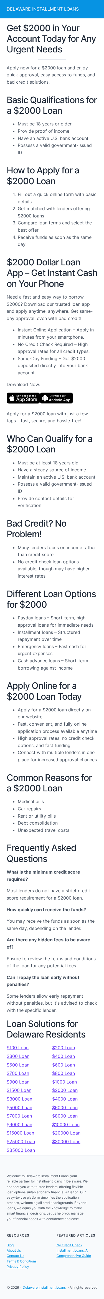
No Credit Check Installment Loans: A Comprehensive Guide (74, 1250)
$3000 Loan (19, 1099)
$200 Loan (63, 1047)
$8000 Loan (65, 1116)
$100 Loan (18, 1047)
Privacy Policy (18, 1266)
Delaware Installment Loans (44, 1287)
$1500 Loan (19, 1090)
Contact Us (15, 1256)
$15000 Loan (20, 1133)
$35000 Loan (21, 1150)
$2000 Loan (65, 1090)
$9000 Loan (19, 1124)
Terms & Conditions (22, 1261)
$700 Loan (18, 1073)
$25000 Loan (21, 1141)
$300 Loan (18, 1056)
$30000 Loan (66, 1141)
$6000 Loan (65, 1107)
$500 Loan (18, 1065)
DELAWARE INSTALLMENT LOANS (43, 9)
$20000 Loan (66, 1133)
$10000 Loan (66, 1124)
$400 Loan (63, 1056)
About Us (14, 1250)
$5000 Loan (19, 1107)
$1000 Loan (64, 1082)
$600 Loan (63, 1065)
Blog (10, 1245)
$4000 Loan (65, 1099)
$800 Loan (63, 1073)
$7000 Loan (19, 1116)
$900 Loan (18, 1082)
